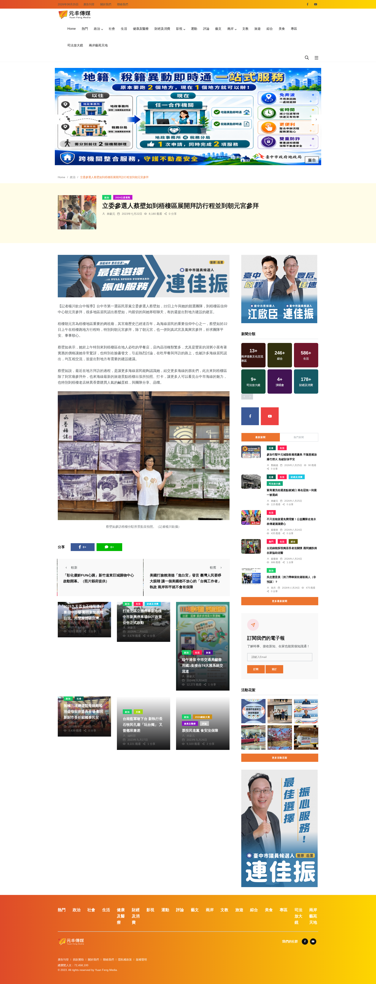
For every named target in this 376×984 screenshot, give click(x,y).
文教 (245, 28)
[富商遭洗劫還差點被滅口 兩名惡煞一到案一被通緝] (251, 481)
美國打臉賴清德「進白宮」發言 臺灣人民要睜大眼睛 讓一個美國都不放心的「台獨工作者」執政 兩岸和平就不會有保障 (185, 581)
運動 (194, 28)
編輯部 (131, 735)
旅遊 (257, 28)
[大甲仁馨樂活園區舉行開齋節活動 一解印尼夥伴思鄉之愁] (280, 711)
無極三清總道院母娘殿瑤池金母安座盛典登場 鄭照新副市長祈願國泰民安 (83, 711)
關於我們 (105, 4)
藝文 (218, 28)
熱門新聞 (299, 437)
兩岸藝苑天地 (98, 45)
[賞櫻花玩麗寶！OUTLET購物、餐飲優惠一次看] (280, 737)
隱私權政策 (125, 959)
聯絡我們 (122, 4)
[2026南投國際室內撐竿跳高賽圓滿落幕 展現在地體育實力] (253, 737)
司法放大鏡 (75, 45)
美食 (282, 28)
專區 (294, 28)
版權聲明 (141, 959)
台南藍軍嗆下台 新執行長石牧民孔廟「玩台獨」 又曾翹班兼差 (143, 724)
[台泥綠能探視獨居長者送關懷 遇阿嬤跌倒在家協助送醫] (251, 546)
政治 (97, 28)
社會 (112, 28)
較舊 (213, 567)
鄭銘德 (274, 465)
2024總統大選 (202, 717)
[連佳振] (144, 276)
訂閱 (255, 669)
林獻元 (111, 213)
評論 (206, 28)
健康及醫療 (141, 28)
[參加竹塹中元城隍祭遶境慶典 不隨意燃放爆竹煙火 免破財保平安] (251, 452)
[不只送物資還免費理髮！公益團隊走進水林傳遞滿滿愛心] (251, 517)
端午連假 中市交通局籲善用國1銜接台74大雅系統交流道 (202, 665)
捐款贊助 (78, 959)
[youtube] (315, 4)
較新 (74, 567)
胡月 (273, 587)
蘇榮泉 (274, 530)
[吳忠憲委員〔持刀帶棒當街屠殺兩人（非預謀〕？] (251, 576)
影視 (179, 28)
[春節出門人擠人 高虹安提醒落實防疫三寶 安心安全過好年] (253, 711)
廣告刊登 (88, 4)
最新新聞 (260, 437)
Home (71, 28)
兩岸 (230, 28)
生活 (124, 28)
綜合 (270, 28)
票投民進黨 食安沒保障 (200, 730)
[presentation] (60, 119)
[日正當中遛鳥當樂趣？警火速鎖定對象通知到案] (306, 711)
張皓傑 (72, 623)
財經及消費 (162, 28)
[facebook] (307, 4)
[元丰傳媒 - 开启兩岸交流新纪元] (74, 14)
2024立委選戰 (122, 197)
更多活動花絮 (279, 757)
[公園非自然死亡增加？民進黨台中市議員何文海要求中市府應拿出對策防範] (306, 737)
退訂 (274, 669)
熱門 (85, 28)
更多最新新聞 (279, 601)
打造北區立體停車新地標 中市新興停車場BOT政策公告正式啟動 (142, 617)
